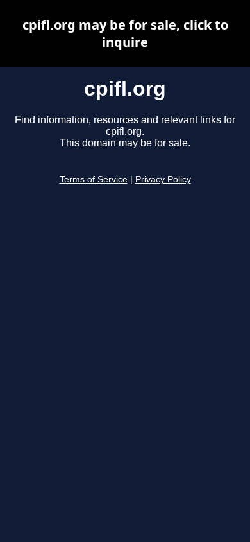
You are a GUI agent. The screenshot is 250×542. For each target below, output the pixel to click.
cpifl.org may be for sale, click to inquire (125, 33)
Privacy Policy (163, 179)
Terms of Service (94, 179)
